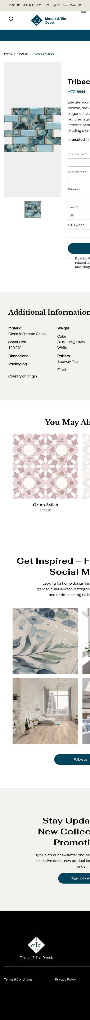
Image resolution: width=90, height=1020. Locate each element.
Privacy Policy (65, 979)
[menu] (84, 11)
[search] (11, 19)
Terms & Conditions (18, 979)
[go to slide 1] (32, 209)
